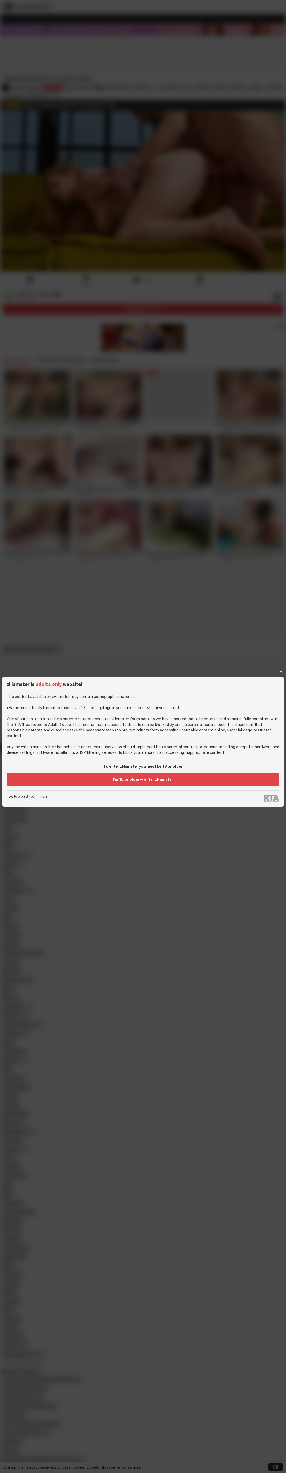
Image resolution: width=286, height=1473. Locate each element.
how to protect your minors (27, 796)
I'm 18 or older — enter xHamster (143, 779)
